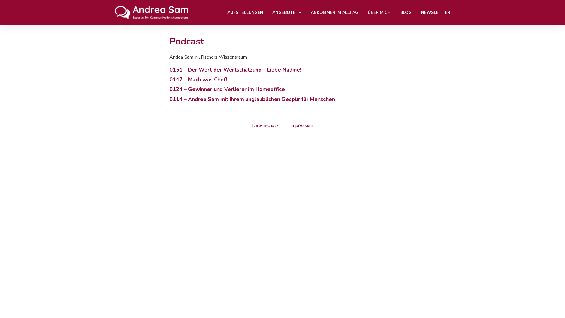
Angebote (283, 12)
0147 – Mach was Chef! (198, 79)
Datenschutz (265, 125)
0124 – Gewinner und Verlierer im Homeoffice (227, 89)
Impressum (301, 125)
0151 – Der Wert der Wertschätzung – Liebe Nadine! (235, 69)
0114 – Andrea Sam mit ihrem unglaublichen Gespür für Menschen (252, 99)
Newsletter (435, 12)
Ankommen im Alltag (334, 12)
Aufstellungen (245, 12)
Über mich (379, 12)
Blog (406, 12)
